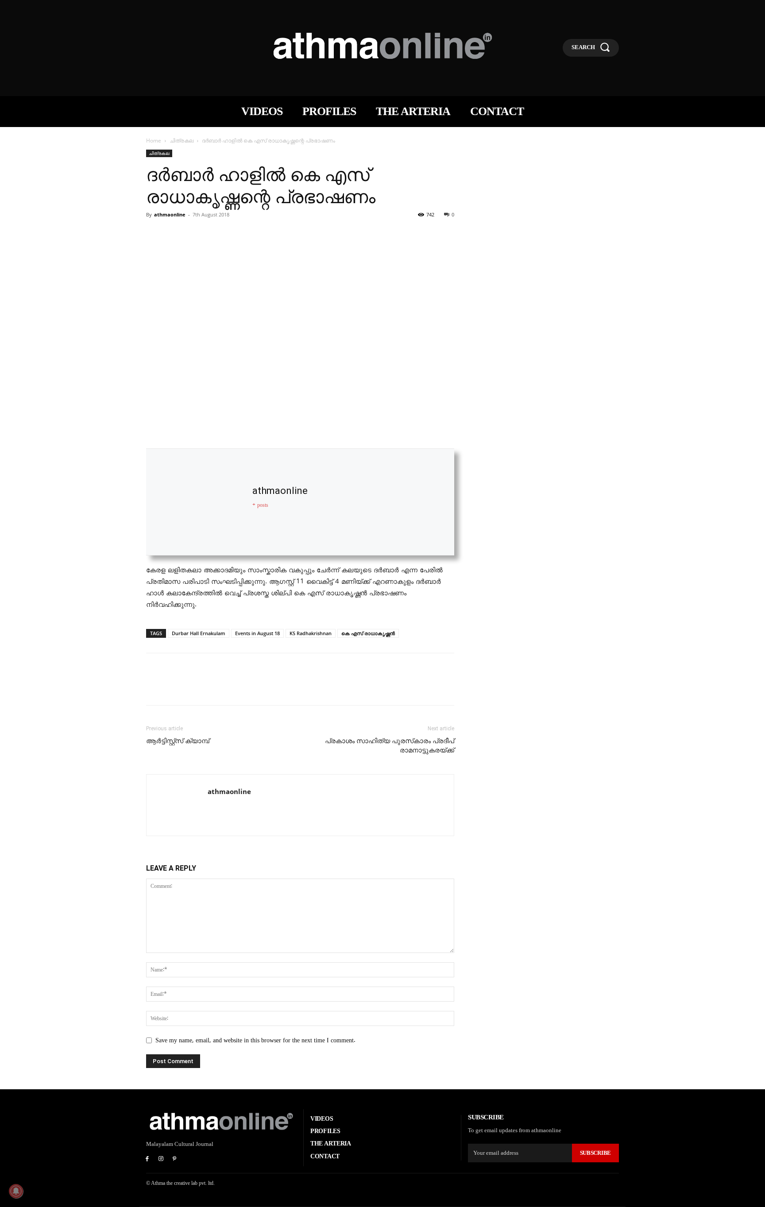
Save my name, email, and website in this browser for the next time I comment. (255, 1040)
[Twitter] (175, 234)
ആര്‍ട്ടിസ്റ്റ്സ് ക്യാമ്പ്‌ (177, 741)
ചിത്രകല (181, 140)
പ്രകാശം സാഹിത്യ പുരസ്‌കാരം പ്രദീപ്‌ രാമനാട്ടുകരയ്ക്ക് (389, 745)
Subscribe (595, 1152)
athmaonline (169, 214)
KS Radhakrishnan (311, 633)
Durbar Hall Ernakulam (198, 633)
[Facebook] (155, 234)
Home (153, 140)
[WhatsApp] (216, 234)
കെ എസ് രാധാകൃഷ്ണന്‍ (368, 633)
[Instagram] (161, 1159)
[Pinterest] (196, 234)
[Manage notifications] (16, 1191)
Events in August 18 (257, 633)
